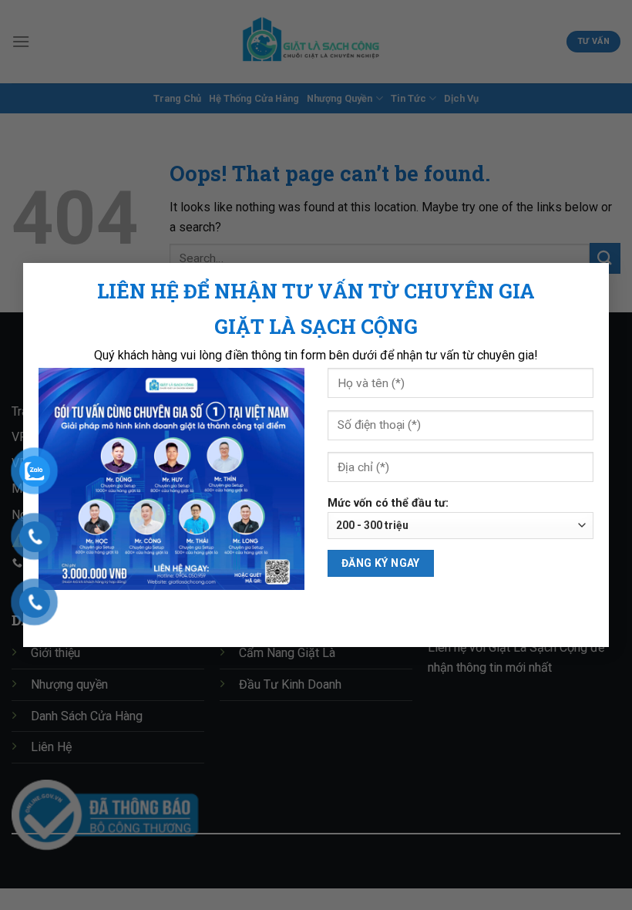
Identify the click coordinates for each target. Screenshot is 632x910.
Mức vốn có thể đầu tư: (388, 503)
